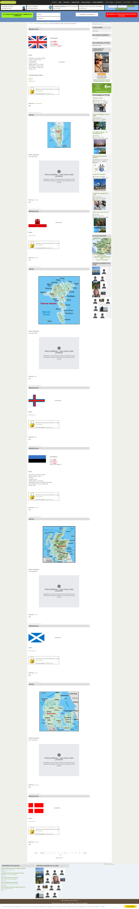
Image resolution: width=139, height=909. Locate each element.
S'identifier (131, 6)
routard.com (75, 900)
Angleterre (30, 78)
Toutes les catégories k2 (43, 23)
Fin (60, 855)
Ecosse (30, 79)
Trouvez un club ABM (102, 259)
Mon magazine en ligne (6, 8)
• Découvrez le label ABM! (32, 6)
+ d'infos (102, 906)
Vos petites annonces (7, 869)
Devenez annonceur (56, 903)
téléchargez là (97, 81)
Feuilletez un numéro (105, 81)
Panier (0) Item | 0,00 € (9, 2)
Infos (13, 869)
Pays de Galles (31, 81)
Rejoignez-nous (49, 93)
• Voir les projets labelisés (32, 8)
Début (36, 853)
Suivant (84, 853)
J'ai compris (130, 906)
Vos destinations (6, 888)
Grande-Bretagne (38, 103)
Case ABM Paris (97, 119)
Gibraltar (36, 200)
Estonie (36, 507)
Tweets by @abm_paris (109, 864)
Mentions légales (71, 903)
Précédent (42, 853)
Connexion (95, 38)
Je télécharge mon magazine (7, 6)
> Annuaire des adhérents (87, 14)
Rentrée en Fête (98, 98)
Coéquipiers (14, 874)
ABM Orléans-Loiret (98, 101)
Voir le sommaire (102, 78)
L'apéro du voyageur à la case (100, 194)
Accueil (35, 23)
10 (79, 853)
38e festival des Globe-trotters (100, 156)
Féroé (35, 376)
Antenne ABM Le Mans (99, 137)
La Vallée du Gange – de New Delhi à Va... (100, 132)
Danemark (36, 784)
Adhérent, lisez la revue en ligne (101, 80)
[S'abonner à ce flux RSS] (88, 25)
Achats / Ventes (15, 883)
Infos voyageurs (39, 90)
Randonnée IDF (97, 178)
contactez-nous (101, 255)
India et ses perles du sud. (101, 212)
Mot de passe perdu (121, 8)
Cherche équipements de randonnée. (9, 882)
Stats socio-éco (32, 235)
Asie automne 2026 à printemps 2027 (9, 877)
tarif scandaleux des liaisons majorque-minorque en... (13, 887)
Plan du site (64, 903)
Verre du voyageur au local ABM (101, 115)
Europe (11, 888)
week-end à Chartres (99, 174)
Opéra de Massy (97, 161)
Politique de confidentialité (81, 903)
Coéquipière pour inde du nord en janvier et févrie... (12, 873)
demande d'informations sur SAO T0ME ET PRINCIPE (13, 868)
